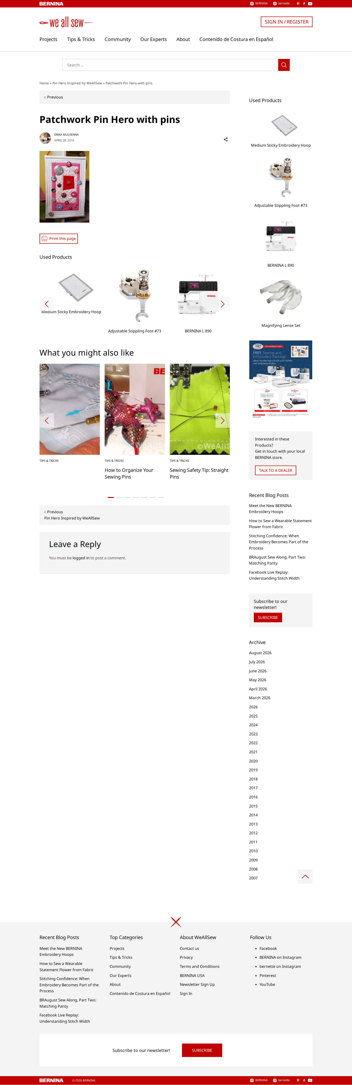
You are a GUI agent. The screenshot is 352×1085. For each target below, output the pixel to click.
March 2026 (259, 697)
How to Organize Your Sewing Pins (129, 473)
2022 (253, 742)
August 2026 (260, 652)
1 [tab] (111, 497)
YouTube (267, 984)
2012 (253, 833)
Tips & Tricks (81, 39)
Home (44, 83)
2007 (253, 878)
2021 (253, 752)
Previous (55, 97)
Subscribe (268, 617)
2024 (253, 724)
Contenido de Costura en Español (236, 39)
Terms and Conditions (200, 966)
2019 (253, 770)
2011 (253, 842)
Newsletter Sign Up (197, 984)
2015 (253, 806)
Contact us (189, 948)
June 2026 (258, 671)
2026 (253, 707)
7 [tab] (161, 497)
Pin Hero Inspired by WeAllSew (77, 83)
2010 (253, 851)
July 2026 (257, 661)
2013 (253, 824)
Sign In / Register (286, 21)
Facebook (268, 948)
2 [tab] (119, 497)
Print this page (62, 238)
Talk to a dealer (275, 470)
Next (223, 304)
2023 (253, 734)
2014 (253, 815)
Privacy (186, 957)
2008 (253, 869)
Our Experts (153, 39)
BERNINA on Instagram (280, 957)
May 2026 (257, 679)
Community (118, 39)
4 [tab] (136, 497)
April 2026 (258, 689)
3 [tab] (128, 497)
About (183, 39)
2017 (253, 788)
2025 (253, 716)
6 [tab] (153, 497)
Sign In (186, 993)
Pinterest (268, 975)
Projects (48, 39)
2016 (253, 797)
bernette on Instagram (280, 966)
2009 (253, 860)
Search (284, 65)
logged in (81, 557)
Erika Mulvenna (66, 135)
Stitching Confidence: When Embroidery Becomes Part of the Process (278, 542)
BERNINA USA (192, 975)
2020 (253, 761)
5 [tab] (144, 497)
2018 (253, 779)
